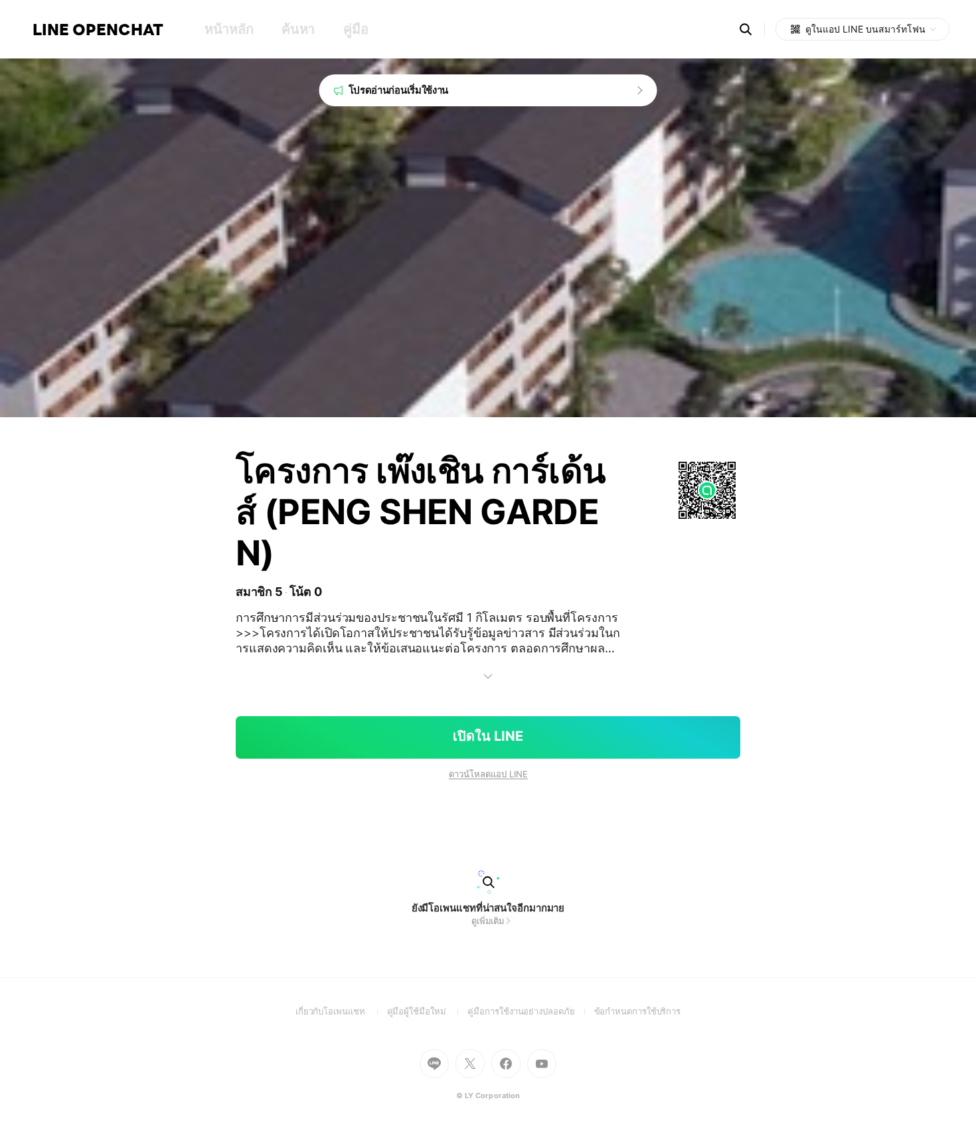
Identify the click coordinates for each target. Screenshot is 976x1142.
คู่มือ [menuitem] (355, 29)
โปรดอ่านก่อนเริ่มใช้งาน (399, 90)
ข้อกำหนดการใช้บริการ (637, 1011)
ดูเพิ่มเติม (488, 920)
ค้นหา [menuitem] (298, 29)
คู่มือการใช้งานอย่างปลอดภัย (530, 1011)
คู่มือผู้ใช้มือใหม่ (427, 1011)
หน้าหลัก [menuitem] (228, 29)
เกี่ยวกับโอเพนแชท (341, 1011)
